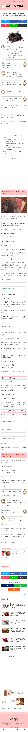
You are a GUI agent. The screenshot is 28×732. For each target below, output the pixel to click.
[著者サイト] (7, 585)
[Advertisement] (14, 174)
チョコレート (5, 566)
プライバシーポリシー (14, 727)
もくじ (12, 132)
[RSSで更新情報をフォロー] (14, 589)
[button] (25, 363)
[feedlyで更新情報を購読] (20, 585)
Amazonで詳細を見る (8, 279)
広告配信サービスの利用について (20, 724)
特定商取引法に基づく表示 (7, 724)
